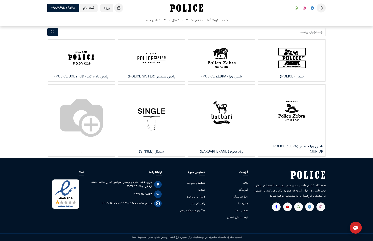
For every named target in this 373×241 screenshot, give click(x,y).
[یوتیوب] (298, 206)
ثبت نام (88, 8)
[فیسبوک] (312, 8)
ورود (107, 8)
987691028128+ (63, 8)
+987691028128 (142, 194)
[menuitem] (225, 20)
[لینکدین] (276, 206)
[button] (321, 7)
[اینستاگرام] (304, 8)
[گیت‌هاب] (287, 206)
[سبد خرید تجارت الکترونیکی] (118, 7)
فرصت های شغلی (237, 217)
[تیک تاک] (296, 8)
